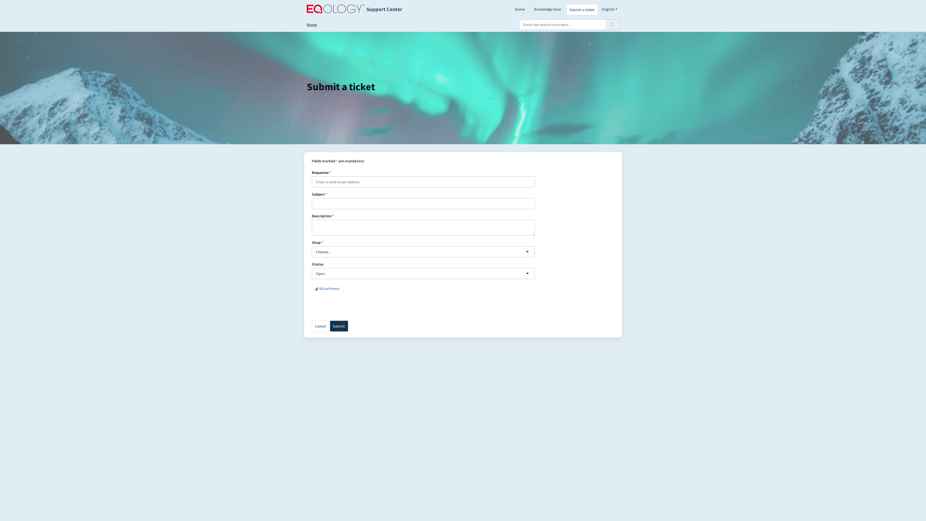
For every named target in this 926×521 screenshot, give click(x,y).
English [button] (608, 9)
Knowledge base (547, 9)
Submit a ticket (582, 9)
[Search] (612, 24)
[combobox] (423, 251)
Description (323, 215)
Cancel (320, 326)
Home (520, 9)
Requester (321, 172)
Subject (319, 194)
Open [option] (320, 273)
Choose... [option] (323, 251)
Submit (339, 326)
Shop (317, 242)
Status (317, 264)
